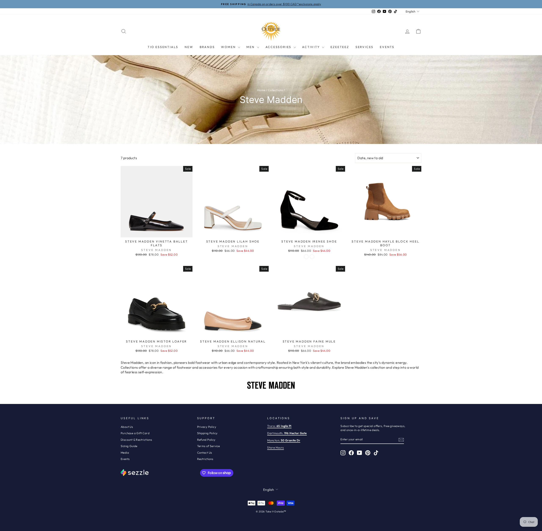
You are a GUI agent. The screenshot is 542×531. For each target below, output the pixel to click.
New (189, 47)
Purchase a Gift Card (135, 433)
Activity (311, 47)
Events (387, 47)
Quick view (156, 232)
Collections (275, 90)
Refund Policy (206, 440)
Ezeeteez (339, 47)
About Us (127, 427)
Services (364, 47)
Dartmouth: (287, 433)
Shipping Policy (207, 433)
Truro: (279, 426)
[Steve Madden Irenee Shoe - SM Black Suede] (306, 257)
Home (261, 90)
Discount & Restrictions (136, 440)
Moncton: (283, 440)
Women (229, 47)
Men (251, 47)
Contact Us (204, 452)
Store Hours (275, 447)
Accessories (279, 47)
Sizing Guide (129, 446)
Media (125, 452)
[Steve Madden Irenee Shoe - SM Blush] (312, 257)
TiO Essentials (163, 47)
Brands (207, 47)
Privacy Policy (206, 427)
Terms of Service (208, 446)
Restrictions (205, 459)
